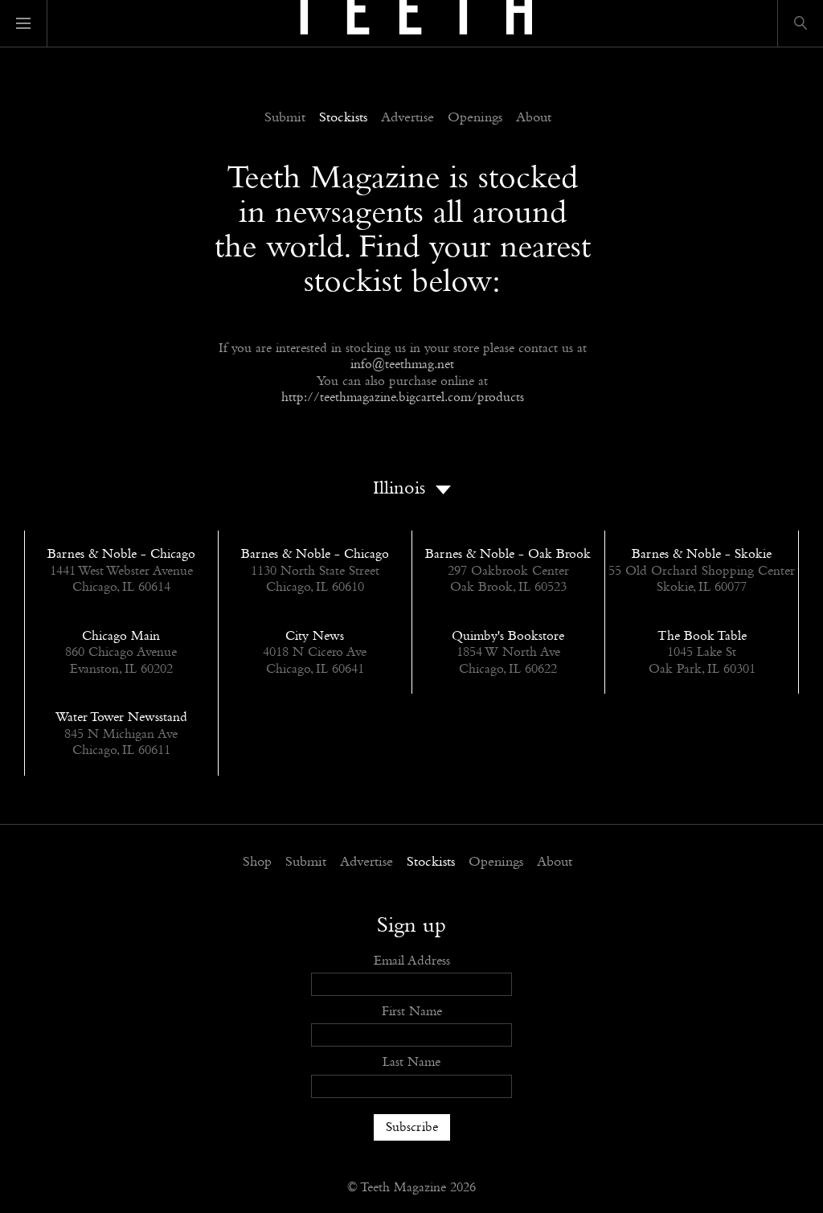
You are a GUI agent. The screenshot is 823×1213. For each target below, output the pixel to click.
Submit (284, 118)
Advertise (407, 118)
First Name (412, 1011)
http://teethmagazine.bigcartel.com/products (402, 397)
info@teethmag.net (402, 364)
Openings (475, 118)
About (533, 118)
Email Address (412, 961)
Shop (257, 862)
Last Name (411, 1062)
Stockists (343, 118)
